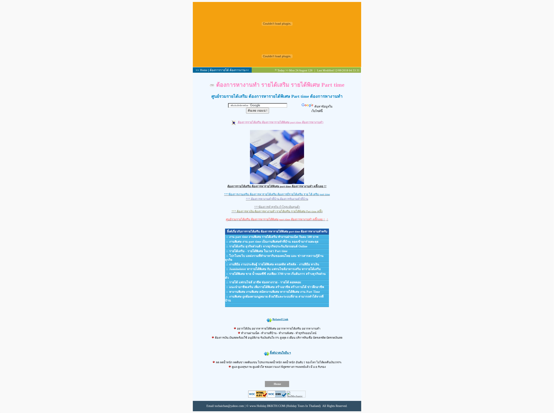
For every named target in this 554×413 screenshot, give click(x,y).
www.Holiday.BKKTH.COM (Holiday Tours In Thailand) (285, 406)
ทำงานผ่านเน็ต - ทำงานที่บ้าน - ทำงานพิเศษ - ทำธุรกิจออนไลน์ (278, 333)
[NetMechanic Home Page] (296, 396)
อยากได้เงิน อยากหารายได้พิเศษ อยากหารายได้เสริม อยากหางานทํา (278, 328)
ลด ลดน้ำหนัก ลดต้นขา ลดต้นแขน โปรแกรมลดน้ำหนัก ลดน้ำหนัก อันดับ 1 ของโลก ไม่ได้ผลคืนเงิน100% (278, 362)
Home (204, 70)
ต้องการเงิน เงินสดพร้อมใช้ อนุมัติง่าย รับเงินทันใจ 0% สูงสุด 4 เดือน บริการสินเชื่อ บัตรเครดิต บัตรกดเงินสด (278, 337)
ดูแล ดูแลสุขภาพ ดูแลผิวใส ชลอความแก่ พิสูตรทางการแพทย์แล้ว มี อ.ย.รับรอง (278, 366)
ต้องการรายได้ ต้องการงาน (227, 70)
